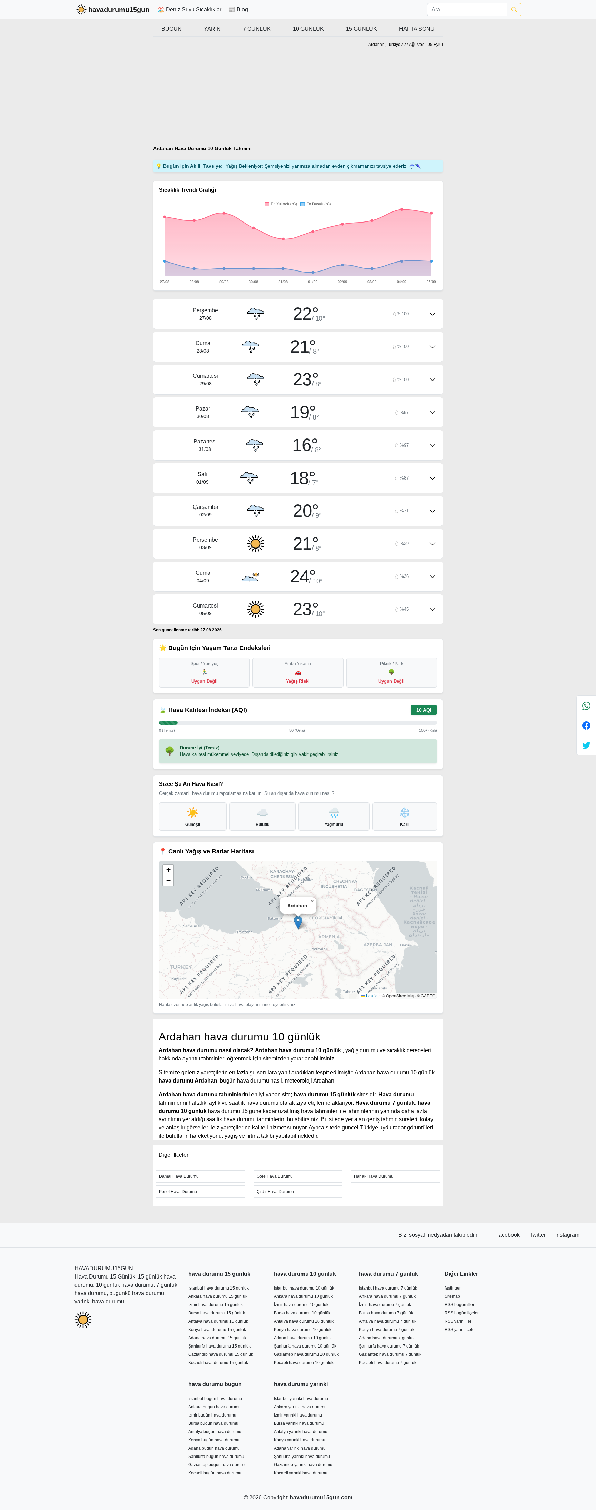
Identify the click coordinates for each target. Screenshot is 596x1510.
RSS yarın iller (458, 1321)
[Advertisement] (223, 94)
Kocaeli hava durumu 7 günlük (387, 1362)
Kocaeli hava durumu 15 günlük (218, 1362)
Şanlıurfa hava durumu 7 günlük (389, 1346)
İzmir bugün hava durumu (212, 1415)
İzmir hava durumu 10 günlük (301, 1304)
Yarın (212, 29)
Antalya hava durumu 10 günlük (304, 1321)
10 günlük (308, 29)
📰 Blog (238, 9)
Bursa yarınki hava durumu (299, 1423)
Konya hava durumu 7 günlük (386, 1329)
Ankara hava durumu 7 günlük (387, 1296)
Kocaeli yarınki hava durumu (300, 1473)
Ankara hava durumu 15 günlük (217, 1296)
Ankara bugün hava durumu (214, 1406)
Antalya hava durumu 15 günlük (218, 1321)
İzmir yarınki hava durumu (298, 1415)
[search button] (514, 9)
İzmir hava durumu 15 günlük (215, 1304)
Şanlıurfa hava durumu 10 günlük (305, 1346)
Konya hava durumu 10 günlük (302, 1329)
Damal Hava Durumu (179, 1176)
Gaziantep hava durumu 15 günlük (220, 1354)
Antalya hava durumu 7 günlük (387, 1321)
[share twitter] (586, 745)
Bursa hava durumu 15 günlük (216, 1313)
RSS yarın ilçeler (460, 1329)
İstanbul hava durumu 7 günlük (388, 1288)
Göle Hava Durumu (275, 1176)
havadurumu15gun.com (321, 1497)
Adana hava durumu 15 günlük (217, 1337)
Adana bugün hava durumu (214, 1448)
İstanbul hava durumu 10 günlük (304, 1288)
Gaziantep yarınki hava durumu (303, 1464)
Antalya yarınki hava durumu (300, 1431)
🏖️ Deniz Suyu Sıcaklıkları (190, 9)
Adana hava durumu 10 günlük (303, 1337)
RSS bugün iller (459, 1304)
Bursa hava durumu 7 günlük (386, 1313)
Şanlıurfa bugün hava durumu (216, 1456)
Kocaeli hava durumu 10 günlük (304, 1362)
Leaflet (372, 995)
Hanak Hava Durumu (374, 1176)
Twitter (538, 1235)
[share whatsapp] (586, 705)
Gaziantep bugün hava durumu (217, 1464)
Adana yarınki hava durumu (300, 1448)
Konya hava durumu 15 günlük (217, 1329)
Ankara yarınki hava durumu (300, 1406)
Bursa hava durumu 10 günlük (302, 1313)
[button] (298, 923)
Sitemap (452, 1296)
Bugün (171, 29)
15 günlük (361, 29)
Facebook (508, 1235)
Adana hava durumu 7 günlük (387, 1337)
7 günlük (257, 29)
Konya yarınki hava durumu (299, 1440)
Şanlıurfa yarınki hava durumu (302, 1456)
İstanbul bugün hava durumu (215, 1398)
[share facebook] (586, 725)
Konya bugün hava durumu (213, 1440)
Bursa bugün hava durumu (213, 1423)
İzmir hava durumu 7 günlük (385, 1304)
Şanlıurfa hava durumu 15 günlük (219, 1346)
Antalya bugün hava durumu (214, 1431)
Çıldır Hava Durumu (275, 1191)
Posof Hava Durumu (178, 1191)
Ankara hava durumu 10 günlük (303, 1296)
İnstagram (567, 1235)
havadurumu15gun (118, 9)
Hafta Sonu (417, 29)
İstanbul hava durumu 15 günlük (218, 1288)
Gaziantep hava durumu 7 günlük (390, 1354)
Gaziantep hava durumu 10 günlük (306, 1354)
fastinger (453, 1288)
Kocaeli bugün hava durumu (214, 1473)
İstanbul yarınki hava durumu (301, 1398)
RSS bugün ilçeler (462, 1313)
